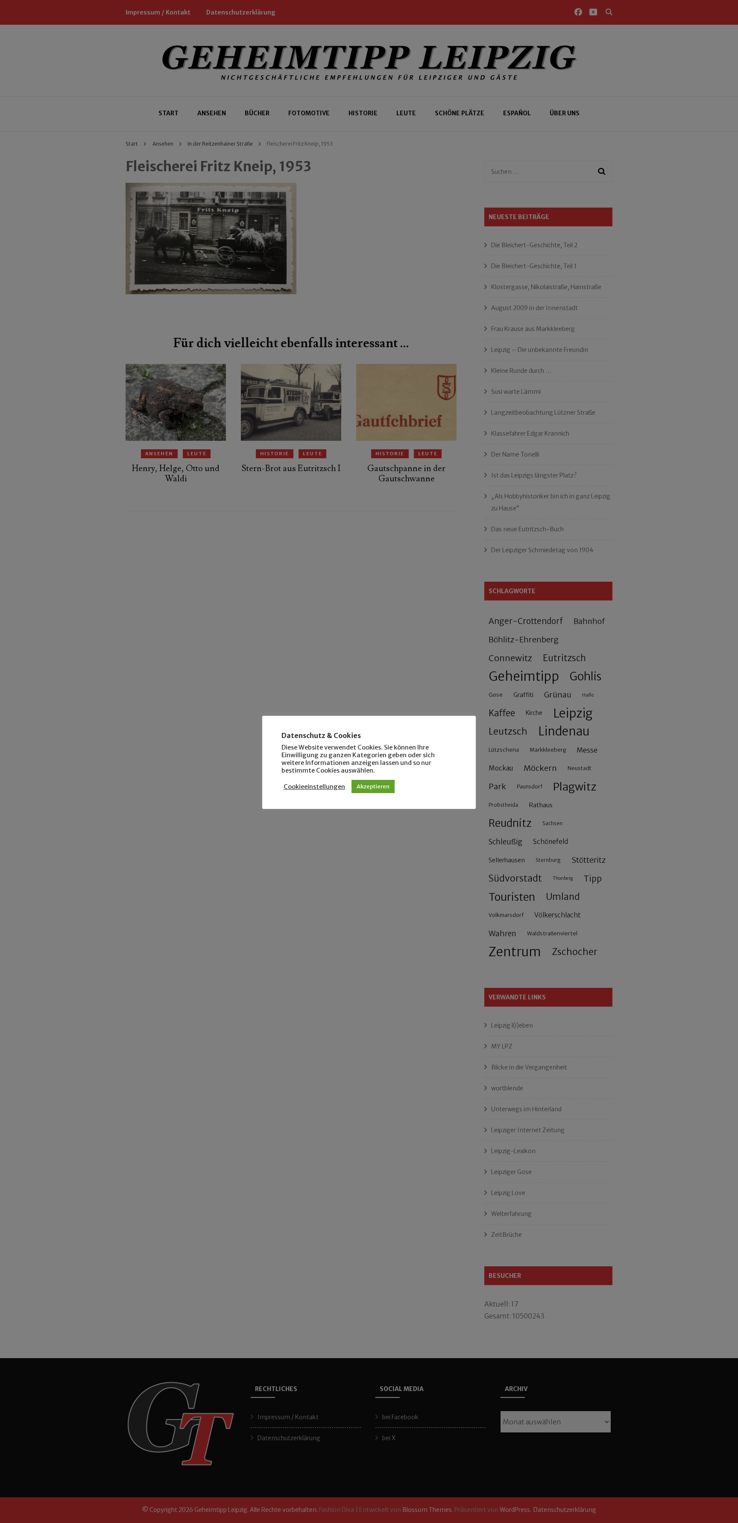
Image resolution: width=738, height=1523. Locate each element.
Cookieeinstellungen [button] (314, 787)
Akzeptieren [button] (373, 786)
